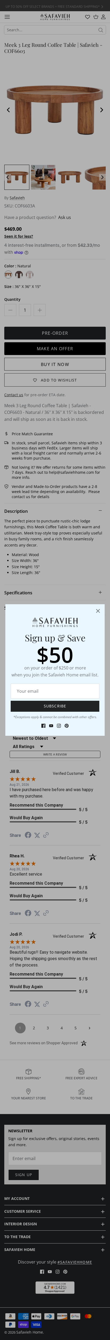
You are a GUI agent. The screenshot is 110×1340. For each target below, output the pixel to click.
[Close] (98, 611)
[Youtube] (51, 726)
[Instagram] (59, 726)
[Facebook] (43, 726)
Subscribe (55, 705)
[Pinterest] (67, 726)
